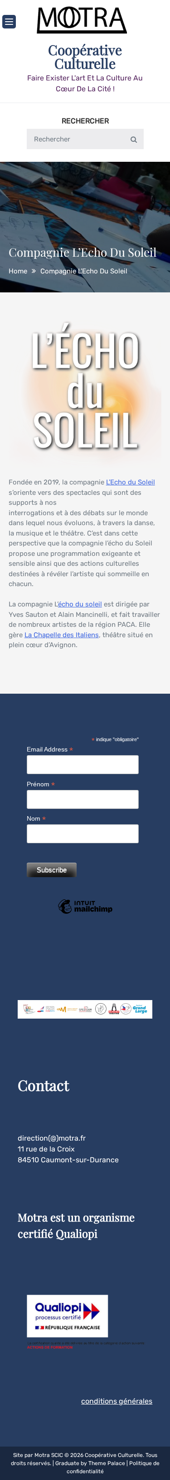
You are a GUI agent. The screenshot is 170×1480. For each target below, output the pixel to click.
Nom (36, 818)
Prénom (41, 784)
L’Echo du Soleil (130, 482)
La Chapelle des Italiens (61, 635)
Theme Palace (106, 1463)
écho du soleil (80, 604)
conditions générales (116, 1401)
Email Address (50, 749)
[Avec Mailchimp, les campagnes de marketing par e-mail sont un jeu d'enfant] (85, 913)
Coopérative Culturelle (85, 56)
